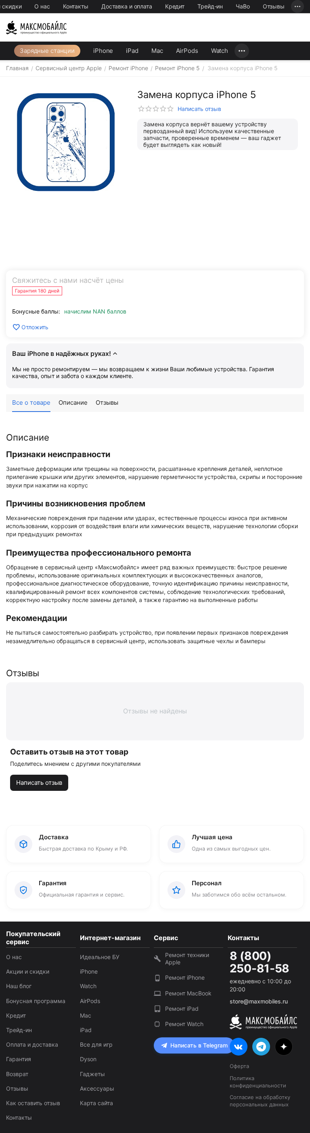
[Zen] (284, 1047)
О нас (42, 6)
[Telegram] (261, 1047)
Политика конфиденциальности (258, 1082)
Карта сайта (96, 1103)
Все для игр (96, 1044)
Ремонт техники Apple (187, 958)
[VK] (238, 1047)
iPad (132, 50)
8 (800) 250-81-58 (259, 962)
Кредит (174, 6)
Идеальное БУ (99, 956)
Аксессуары (97, 1088)
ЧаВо (243, 6)
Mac (157, 50)
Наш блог (18, 985)
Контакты (75, 6)
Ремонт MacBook (188, 993)
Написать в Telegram (199, 1045)
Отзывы (274, 6)
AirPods (187, 50)
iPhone (103, 50)
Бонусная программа (35, 1000)
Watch (219, 50)
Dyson (88, 1059)
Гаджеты (92, 1073)
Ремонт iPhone (185, 977)
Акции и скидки (27, 971)
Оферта (239, 1066)
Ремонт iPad (182, 1008)
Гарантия (18, 1059)
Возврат (17, 1073)
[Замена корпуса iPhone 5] (65, 142)
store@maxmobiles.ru (259, 1001)
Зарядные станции (47, 50)
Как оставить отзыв (33, 1103)
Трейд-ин (210, 6)
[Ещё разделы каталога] (242, 51)
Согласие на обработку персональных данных (260, 1101)
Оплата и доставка (32, 1044)
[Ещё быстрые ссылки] (297, 6)
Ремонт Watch (184, 1023)
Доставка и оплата (126, 6)
